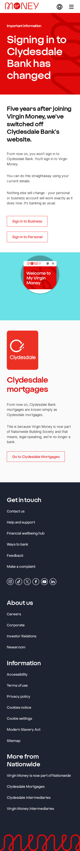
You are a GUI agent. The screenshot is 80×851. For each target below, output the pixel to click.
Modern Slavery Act (23, 729)
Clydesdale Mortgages (25, 786)
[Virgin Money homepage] (23, 7)
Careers (14, 614)
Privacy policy (18, 696)
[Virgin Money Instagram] (10, 581)
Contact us (15, 511)
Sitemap (13, 740)
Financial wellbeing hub (25, 533)
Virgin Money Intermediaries (30, 808)
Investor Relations (21, 636)
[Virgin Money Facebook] (35, 581)
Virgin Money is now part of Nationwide (39, 775)
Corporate (16, 625)
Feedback (15, 555)
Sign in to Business (27, 221)
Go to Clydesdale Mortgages (36, 456)
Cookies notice (19, 707)
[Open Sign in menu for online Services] (59, 7)
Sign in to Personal (27, 237)
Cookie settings (19, 718)
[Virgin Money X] (27, 581)
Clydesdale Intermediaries (28, 797)
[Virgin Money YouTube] (44, 581)
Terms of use (17, 685)
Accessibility (17, 674)
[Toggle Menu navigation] (71, 7)
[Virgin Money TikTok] (18, 581)
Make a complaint (21, 566)
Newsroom (16, 647)
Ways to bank (17, 544)
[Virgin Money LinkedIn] (53, 581)
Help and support (21, 522)
